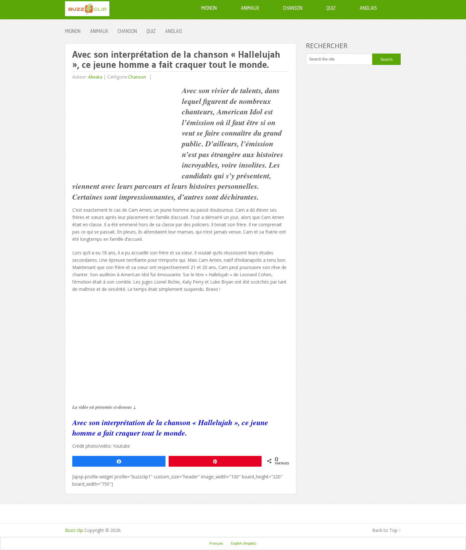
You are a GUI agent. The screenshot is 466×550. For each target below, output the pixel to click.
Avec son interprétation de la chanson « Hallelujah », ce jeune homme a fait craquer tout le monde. (170, 427)
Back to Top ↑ (386, 530)
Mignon (73, 31)
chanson (127, 31)
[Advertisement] (125, 129)
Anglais (173, 31)
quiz (151, 31)
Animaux (99, 31)
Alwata (95, 77)
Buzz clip (74, 530)
